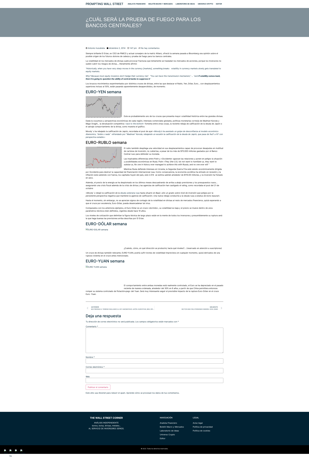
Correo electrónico (95, 367)
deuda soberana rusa (130, 193)
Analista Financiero (137, 4)
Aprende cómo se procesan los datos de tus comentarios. (152, 393)
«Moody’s (157, 131)
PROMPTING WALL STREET (104, 4)
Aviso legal (198, 423)
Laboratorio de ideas (185, 4)
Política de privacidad (203, 427)
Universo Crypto (205, 4)
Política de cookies (201, 430)
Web (88, 377)
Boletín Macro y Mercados (160, 4)
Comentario (92, 326)
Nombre (90, 357)
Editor (219, 4)
